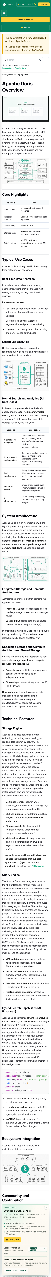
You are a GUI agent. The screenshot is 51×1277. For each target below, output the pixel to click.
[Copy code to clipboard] (45, 1072)
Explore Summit (37, 1249)
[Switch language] (40, 59)
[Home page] (3, 65)
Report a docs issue (16, 1270)
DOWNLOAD (44, 4)
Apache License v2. (18, 1276)
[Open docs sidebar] (46, 59)
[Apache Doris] (8, 4)
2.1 (41, 50)
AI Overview (38, 866)
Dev (9, 65)
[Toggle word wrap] (40, 1072)
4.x (33, 50)
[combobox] (19, 59)
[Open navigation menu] (4, 13)
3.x (37, 50)
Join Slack (14, 1240)
